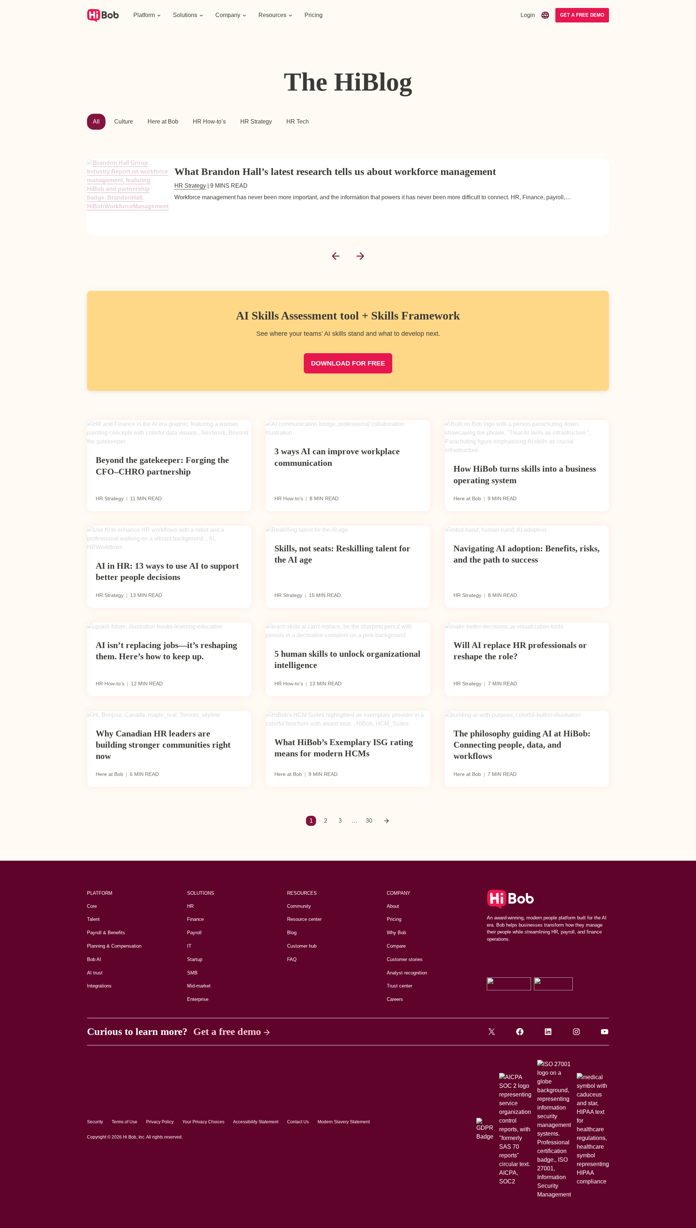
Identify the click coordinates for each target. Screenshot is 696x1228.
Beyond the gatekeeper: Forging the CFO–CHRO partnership (162, 465)
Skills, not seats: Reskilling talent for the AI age (342, 554)
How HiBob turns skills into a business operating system (524, 474)
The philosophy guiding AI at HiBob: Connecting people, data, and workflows (522, 745)
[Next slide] (360, 256)
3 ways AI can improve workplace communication (337, 457)
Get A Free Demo (582, 15)
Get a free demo (227, 1031)
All (96, 121)
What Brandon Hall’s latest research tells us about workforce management (335, 171)
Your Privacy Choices (203, 1121)
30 (369, 821)
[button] (147, 15)
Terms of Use (124, 1121)
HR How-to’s (209, 121)
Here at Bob (163, 121)
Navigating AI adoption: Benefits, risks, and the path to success (526, 554)
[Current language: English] (545, 15)
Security (95, 1121)
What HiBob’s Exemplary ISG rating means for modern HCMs (343, 748)
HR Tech (297, 121)
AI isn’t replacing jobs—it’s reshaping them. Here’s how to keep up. (166, 650)
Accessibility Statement (255, 1121)
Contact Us (298, 1121)
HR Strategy (256, 121)
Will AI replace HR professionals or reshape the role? (520, 650)
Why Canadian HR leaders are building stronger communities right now (163, 745)
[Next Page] (386, 820)
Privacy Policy (160, 1121)
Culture (123, 121)
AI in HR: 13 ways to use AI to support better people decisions (167, 571)
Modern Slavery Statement (344, 1121)
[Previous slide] (335, 256)
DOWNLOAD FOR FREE (348, 363)
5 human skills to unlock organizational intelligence (347, 659)
